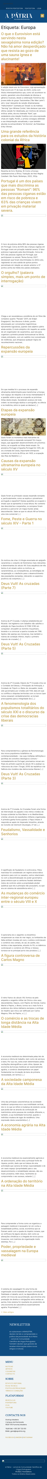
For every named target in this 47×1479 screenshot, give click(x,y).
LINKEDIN (18, 1437)
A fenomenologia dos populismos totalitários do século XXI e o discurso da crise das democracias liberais (22, 711)
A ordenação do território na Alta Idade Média (22, 1183)
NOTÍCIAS (9, 1366)
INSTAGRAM (27, 1437)
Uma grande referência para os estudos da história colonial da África (23, 135)
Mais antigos (7, 1312)
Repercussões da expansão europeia (17, 349)
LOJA (7, 1405)
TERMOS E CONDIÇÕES (14, 1391)
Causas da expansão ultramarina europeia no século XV (20, 465)
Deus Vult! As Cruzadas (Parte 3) (20, 776)
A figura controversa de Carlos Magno (20, 957)
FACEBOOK (9, 1437)
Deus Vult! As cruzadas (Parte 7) (20, 585)
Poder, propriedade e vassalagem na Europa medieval (19, 1250)
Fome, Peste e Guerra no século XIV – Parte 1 (21, 521)
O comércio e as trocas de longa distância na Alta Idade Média (22, 1022)
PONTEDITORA (10, 1402)
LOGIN (39, 8)
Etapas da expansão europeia (18, 412)
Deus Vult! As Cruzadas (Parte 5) (20, 646)
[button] (42, 15)
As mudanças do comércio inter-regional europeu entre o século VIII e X (23, 897)
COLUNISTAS (10, 1371)
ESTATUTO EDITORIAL (13, 1383)
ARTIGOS (8, 1369)
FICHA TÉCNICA (11, 1386)
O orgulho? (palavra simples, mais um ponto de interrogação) (23, 276)
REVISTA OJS (10, 1400)
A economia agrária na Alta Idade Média (23, 1127)
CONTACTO (10, 1374)
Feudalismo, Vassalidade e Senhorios (23, 832)
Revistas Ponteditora (14, 8)
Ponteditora (30, 8)
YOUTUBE (9, 1407)
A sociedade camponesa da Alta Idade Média (21, 1081)
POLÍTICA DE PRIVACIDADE (15, 1388)
